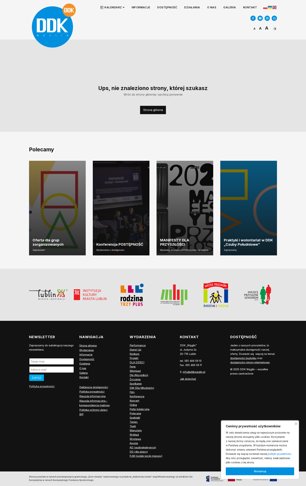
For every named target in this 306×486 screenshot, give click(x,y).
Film (132, 392)
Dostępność (167, 7)
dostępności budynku (243, 358)
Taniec (134, 422)
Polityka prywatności (42, 386)
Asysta (134, 443)
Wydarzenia (86, 350)
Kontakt (250, 7)
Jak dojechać (188, 379)
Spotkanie (136, 383)
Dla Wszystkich (139, 375)
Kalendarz (113, 7)
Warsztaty (136, 430)
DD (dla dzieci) (139, 451)
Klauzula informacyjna (92, 396)
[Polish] (265, 7)
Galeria (229, 7)
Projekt (134, 358)
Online (133, 405)
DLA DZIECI (137, 362)
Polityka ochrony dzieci (93, 410)
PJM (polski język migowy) (146, 456)
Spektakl (135, 417)
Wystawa (135, 439)
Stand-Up (135, 349)
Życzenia (135, 379)
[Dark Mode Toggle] (274, 27)
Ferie (133, 366)
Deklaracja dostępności (93, 387)
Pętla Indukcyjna (139, 409)
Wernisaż (135, 371)
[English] (274, 7)
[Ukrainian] (270, 7)
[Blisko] (296, 423)
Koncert (134, 400)
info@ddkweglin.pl (194, 372)
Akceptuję (260, 471)
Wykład (134, 434)
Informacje (141, 7)
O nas (211, 7)
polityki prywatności (279, 453)
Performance (138, 345)
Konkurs (134, 354)
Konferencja (137, 396)
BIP (81, 414)
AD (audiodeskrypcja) (143, 447)
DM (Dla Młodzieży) (142, 388)
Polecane (135, 413)
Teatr (133, 426)
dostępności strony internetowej (250, 362)
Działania (192, 7)
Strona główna (153, 110)
